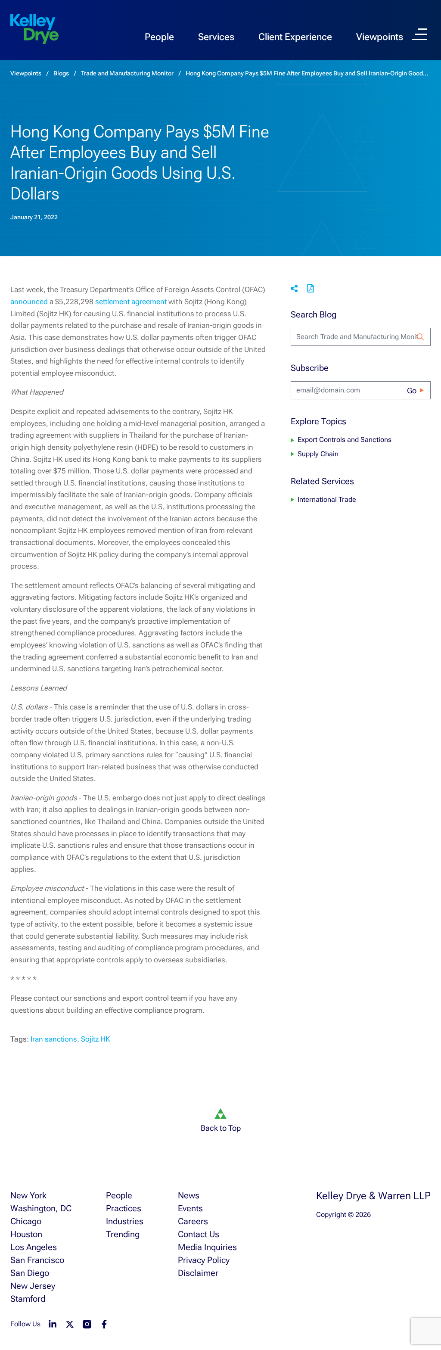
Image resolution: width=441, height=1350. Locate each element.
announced (29, 301)
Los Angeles (33, 1247)
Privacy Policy (204, 1260)
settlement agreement (131, 301)
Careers (193, 1221)
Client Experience (295, 36)
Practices (123, 1208)
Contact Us (198, 1234)
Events (190, 1208)
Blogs (61, 73)
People (159, 36)
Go (411, 390)
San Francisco (37, 1260)
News (188, 1195)
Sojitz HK (95, 1039)
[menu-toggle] (419, 34)
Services (216, 36)
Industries (124, 1221)
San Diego (29, 1273)
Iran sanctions (54, 1039)
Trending (123, 1234)
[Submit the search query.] (420, 337)
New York (28, 1195)
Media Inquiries (207, 1247)
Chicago (25, 1221)
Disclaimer (198, 1273)
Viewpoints (379, 36)
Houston (26, 1234)
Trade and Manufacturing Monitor (127, 73)
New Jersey (32, 1286)
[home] (34, 29)
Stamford (27, 1299)
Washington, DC (40, 1208)
